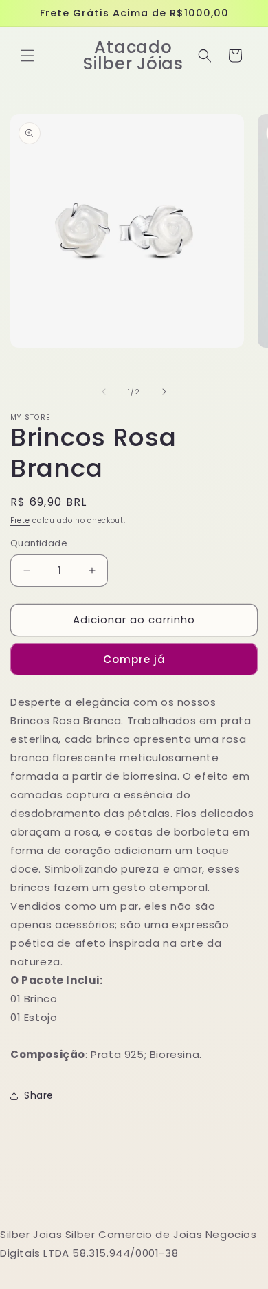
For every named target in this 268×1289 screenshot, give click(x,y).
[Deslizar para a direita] (164, 392)
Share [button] (39, 1095)
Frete (20, 520)
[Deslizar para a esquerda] (104, 392)
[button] (27, 56)
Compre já (134, 659)
